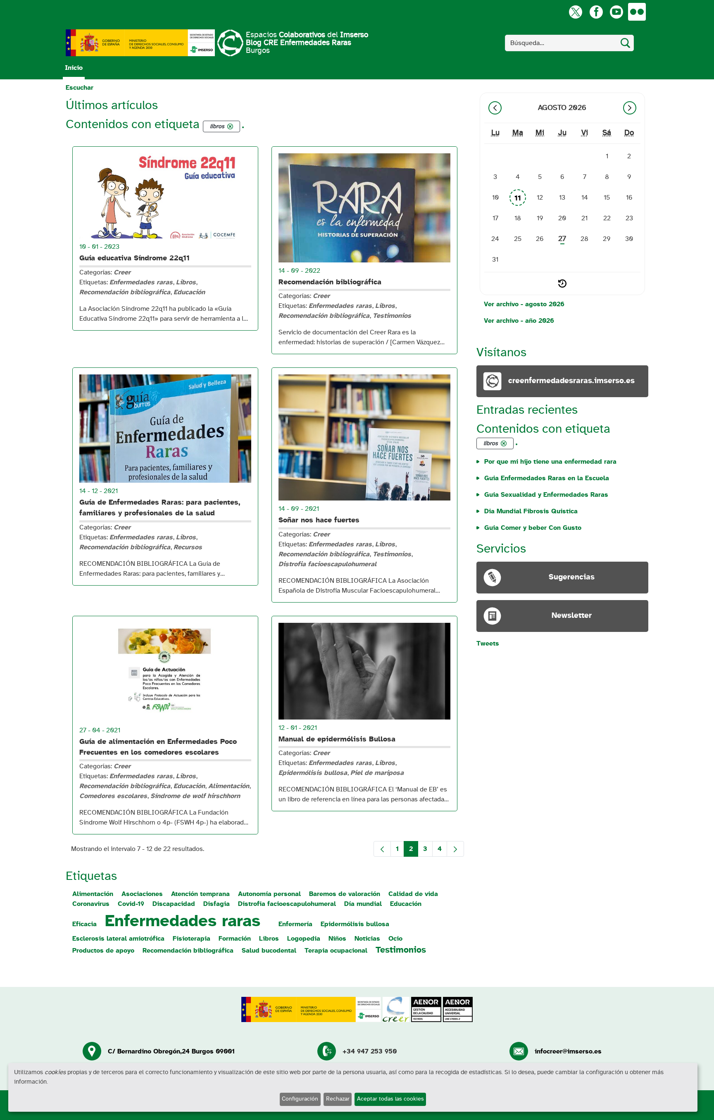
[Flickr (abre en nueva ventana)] (637, 11)
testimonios (401, 950)
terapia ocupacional (336, 950)
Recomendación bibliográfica (329, 282)
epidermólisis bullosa (355, 924)
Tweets (487, 643)
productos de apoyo (103, 950)
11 (517, 198)
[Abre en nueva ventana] (140, 42)
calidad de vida (413, 894)
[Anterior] (495, 107)
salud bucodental (269, 950)
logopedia (303, 938)
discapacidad (173, 904)
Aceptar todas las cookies (390, 1099)
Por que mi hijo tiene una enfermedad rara (550, 461)
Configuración (300, 1099)
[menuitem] (74, 67)
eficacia (84, 924)
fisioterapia (191, 938)
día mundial (363, 904)
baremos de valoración (344, 894)
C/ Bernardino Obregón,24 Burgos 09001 (171, 1051)
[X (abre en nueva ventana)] (575, 11)
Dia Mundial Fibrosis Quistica (531, 511)
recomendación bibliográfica (188, 950)
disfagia (216, 904)
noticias (367, 938)
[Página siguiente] (455, 849)
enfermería (295, 924)
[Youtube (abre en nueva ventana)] (616, 11)
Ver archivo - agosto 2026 (524, 304)
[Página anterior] (382, 849)
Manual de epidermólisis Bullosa (336, 739)
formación (235, 938)
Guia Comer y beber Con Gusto (532, 527)
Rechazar (338, 1099)
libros (269, 938)
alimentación (92, 894)
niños (337, 938)
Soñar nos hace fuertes (318, 520)
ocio (395, 938)
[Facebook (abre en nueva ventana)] (596, 11)
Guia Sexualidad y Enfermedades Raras (546, 494)
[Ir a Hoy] (562, 283)
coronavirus (90, 904)
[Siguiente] (629, 107)
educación (405, 904)
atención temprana (200, 894)
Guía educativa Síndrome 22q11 (134, 258)
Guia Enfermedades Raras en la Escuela (546, 478)
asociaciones (142, 894)
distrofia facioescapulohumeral (287, 904)
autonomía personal (269, 894)
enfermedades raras (182, 921)
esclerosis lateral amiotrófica (118, 938)
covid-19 (131, 904)
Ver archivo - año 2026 (519, 320)
